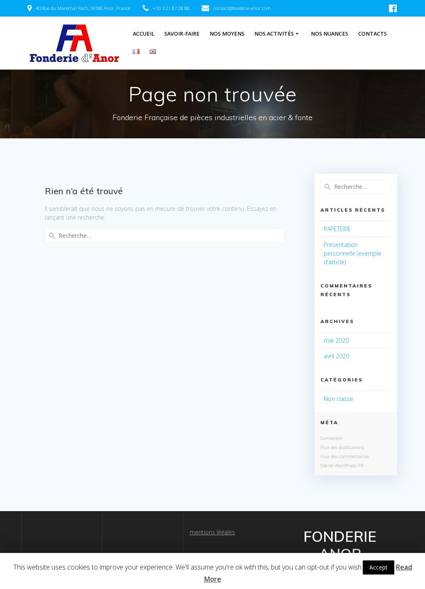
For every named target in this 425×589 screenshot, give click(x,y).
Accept (378, 567)
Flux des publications (342, 447)
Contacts (372, 33)
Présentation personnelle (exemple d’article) (352, 253)
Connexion (331, 438)
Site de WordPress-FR (341, 465)
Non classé (338, 399)
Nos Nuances (329, 33)
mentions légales (212, 532)
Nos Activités (274, 33)
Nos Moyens (227, 33)
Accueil (143, 33)
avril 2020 (336, 356)
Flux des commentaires (344, 456)
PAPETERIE (337, 229)
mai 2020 (336, 340)
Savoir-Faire (182, 33)
